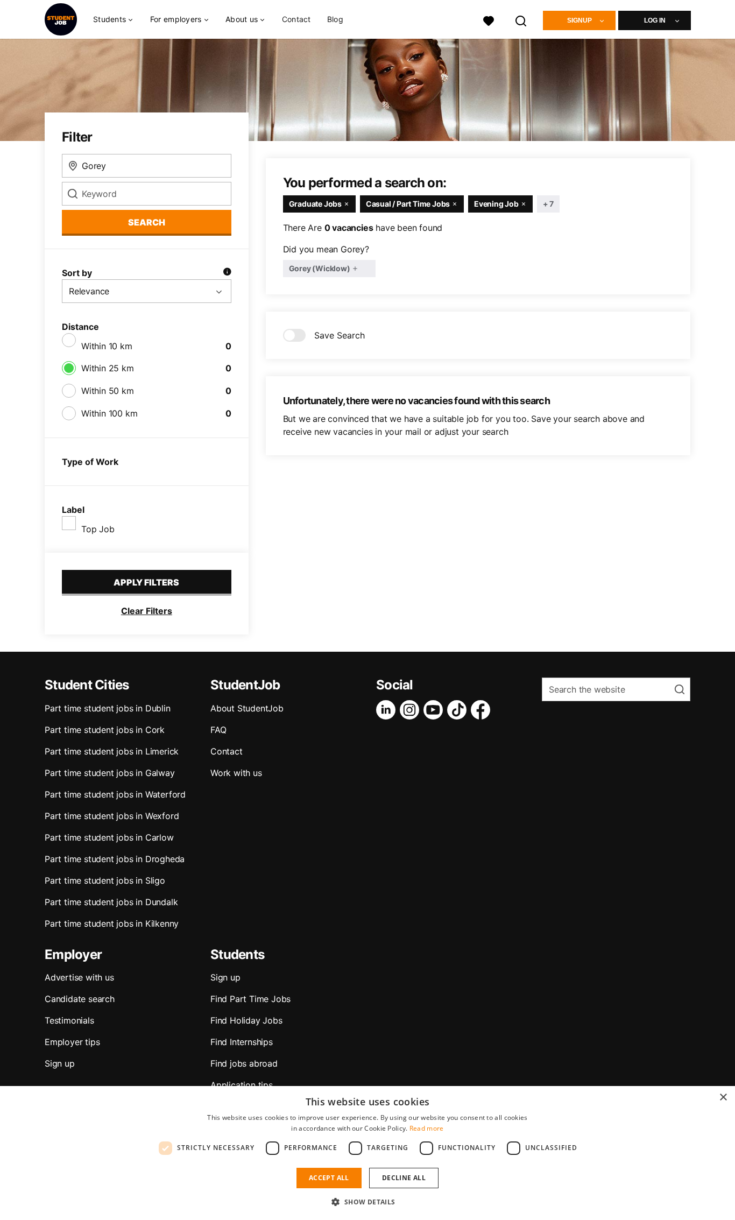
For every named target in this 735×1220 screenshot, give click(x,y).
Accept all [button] (329, 1177)
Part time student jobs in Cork (105, 729)
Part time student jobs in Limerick (112, 751)
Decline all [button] (404, 1177)
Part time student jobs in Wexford (112, 815)
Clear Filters (146, 610)
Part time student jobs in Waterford (115, 794)
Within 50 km (107, 390)
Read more (426, 1128)
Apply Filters (146, 582)
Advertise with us (79, 977)
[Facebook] (482, 710)
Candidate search (80, 998)
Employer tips (72, 1041)
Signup (579, 20)
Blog (335, 19)
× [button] (723, 1098)
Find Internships (241, 1041)
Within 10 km (106, 346)
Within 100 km (109, 413)
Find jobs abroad (244, 1063)
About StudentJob (247, 708)
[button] (367, 1201)
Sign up (60, 1063)
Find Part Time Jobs (250, 998)
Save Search (339, 335)
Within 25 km (107, 368)
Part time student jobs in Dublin (108, 708)
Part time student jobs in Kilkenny (112, 923)
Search (146, 222)
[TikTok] (459, 710)
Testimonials (69, 1020)
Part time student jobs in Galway (110, 772)
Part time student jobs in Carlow (109, 837)
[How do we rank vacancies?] (227, 272)
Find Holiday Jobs (246, 1020)
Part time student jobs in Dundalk (111, 902)
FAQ (218, 729)
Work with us (236, 772)
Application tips (241, 1085)
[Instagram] (411, 710)
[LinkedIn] (388, 710)
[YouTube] (435, 710)
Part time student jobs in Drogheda (115, 859)
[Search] (521, 19)
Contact (296, 19)
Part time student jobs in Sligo (105, 880)
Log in (655, 20)
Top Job (98, 529)
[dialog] (367, 1153)
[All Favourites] (488, 19)
